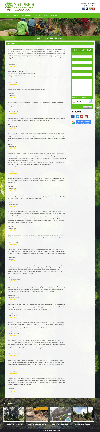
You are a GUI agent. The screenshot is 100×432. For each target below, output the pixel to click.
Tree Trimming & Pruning (14, 424)
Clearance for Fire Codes (83, 424)
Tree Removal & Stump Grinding (37, 424)
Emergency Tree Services (60, 424)
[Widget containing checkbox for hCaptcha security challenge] (83, 101)
